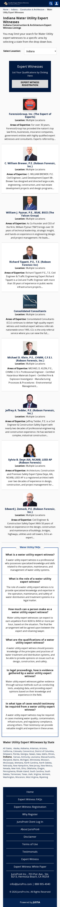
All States (7, 749)
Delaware (7, 754)
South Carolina (37, 772)
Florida (16, 754)
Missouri (45, 760)
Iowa (38, 754)
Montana (19, 763)
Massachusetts (48, 757)
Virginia (37, 774)
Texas (24, 774)
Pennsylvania (9, 772)
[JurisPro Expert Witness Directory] (22, 3)
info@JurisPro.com (21, 884)
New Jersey (34, 766)
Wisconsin (20, 777)
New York (15, 769)
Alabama (25, 749)
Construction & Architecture (32, 9)
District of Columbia (44, 751)
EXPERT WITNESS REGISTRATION (30, 84)
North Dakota (45, 763)
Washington (8, 777)
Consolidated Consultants (30, 311)
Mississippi (8, 763)
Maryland (7, 760)
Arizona (43, 749)
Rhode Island (22, 772)
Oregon (40, 769)
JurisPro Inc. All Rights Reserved (34, 892)
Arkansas (34, 749)
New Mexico (46, 766)
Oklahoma (31, 769)
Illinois (51, 754)
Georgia (24, 754)
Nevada (6, 769)
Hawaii (32, 754)
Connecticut (28, 751)
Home (5, 9)
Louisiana (35, 757)
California (7, 751)
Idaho (44, 754)
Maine (16, 760)
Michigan (24, 760)
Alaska (16, 749)
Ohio (23, 769)
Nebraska (7, 766)
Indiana (14, 9)
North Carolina (31, 763)
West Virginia (32, 777)
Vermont (46, 774)
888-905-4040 (42, 884)
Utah (30, 774)
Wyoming (43, 777)
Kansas (16, 757)
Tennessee (16, 774)
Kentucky (25, 757)
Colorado (17, 751)
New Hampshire (20, 766)
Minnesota (35, 760)
